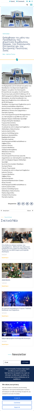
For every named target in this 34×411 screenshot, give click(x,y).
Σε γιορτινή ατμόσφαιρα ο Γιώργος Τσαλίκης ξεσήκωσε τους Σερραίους (16, 309)
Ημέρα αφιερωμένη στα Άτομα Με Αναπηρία (16, 338)
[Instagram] (32, 1)
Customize (17, 402)
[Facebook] (27, 1)
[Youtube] (30, 1)
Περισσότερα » (5, 257)
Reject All (17, 407)
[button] (31, 5)
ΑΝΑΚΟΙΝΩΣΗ (6, 280)
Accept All (17, 398)
